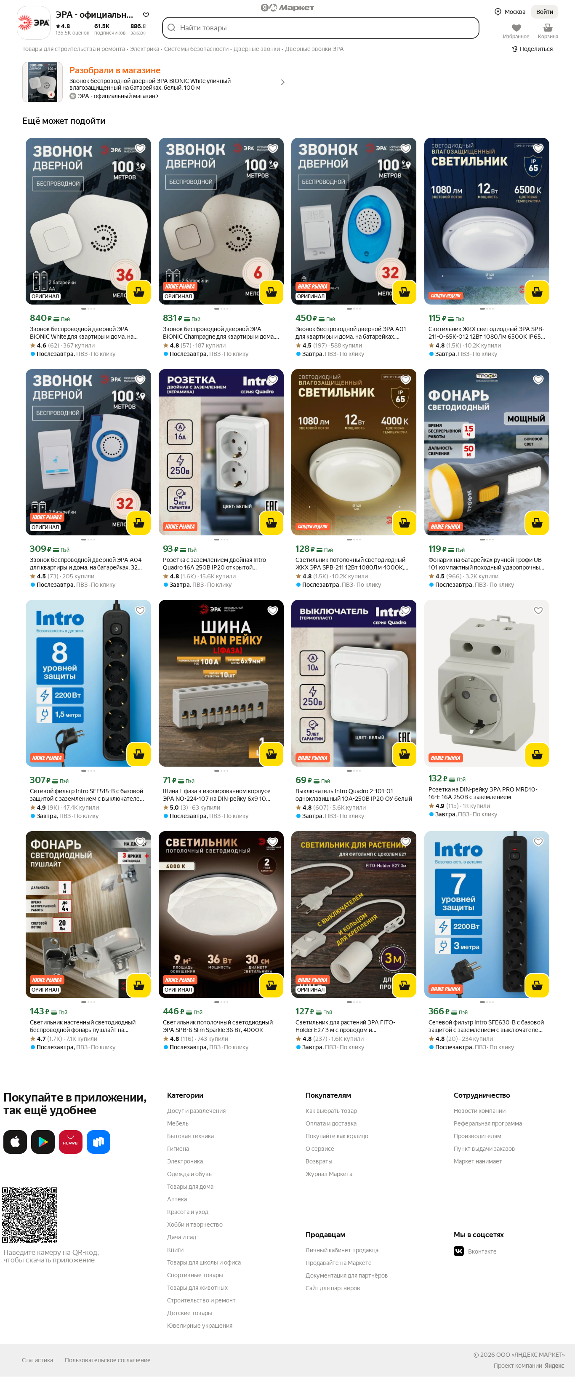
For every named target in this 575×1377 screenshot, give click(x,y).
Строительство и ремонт (201, 1300)
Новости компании (480, 1110)
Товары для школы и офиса (204, 1262)
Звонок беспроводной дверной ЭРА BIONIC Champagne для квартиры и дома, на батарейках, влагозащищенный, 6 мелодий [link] (219, 333)
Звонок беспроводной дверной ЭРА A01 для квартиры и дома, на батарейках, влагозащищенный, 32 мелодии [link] (350, 333)
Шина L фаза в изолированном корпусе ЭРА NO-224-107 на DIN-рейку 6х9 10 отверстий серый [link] (217, 795)
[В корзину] (139, 292)
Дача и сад (181, 1237)
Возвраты (319, 1161)
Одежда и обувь (189, 1174)
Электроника (185, 1161)
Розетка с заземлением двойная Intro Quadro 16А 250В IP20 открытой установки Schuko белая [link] (214, 563)
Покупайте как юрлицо (337, 1136)
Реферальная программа (488, 1123)
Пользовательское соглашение (108, 1360)
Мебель (178, 1123)
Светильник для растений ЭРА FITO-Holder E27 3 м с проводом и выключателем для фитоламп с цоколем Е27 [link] (351, 1026)
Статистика (37, 1360)
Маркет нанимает (478, 1161)
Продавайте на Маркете (339, 1262)
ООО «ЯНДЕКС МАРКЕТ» (530, 1354)
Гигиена (178, 1148)
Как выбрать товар (331, 1110)
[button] (146, 14)
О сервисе (320, 1148)
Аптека (177, 1199)
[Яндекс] (554, 1365)
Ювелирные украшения (199, 1325)
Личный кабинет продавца (342, 1250)
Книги (175, 1249)
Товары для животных (197, 1287)
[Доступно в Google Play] (43, 1152)
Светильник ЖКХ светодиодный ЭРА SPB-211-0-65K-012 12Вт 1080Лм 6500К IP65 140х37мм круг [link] (486, 333)
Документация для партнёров (347, 1275)
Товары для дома (190, 1186)
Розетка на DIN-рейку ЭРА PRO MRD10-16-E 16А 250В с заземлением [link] (483, 793)
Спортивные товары (195, 1275)
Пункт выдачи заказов (484, 1148)
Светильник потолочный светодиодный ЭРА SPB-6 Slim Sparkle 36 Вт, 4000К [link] (218, 1026)
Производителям (477, 1136)
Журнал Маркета (329, 1174)
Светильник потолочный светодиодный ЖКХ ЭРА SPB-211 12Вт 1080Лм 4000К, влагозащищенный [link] (350, 563)
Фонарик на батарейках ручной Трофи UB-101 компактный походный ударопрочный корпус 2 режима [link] (486, 563)
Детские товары (189, 1313)
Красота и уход (187, 1212)
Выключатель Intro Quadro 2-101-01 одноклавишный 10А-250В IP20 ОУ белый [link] (353, 795)
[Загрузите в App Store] (15, 1152)
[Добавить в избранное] (140, 149)
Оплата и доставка (331, 1123)
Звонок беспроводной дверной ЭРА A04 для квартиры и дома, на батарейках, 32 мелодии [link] (85, 563)
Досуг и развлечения (196, 1110)
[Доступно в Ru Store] (98, 1152)
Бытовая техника (190, 1136)
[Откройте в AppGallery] (71, 1152)
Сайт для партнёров (333, 1288)
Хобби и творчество (195, 1224)
